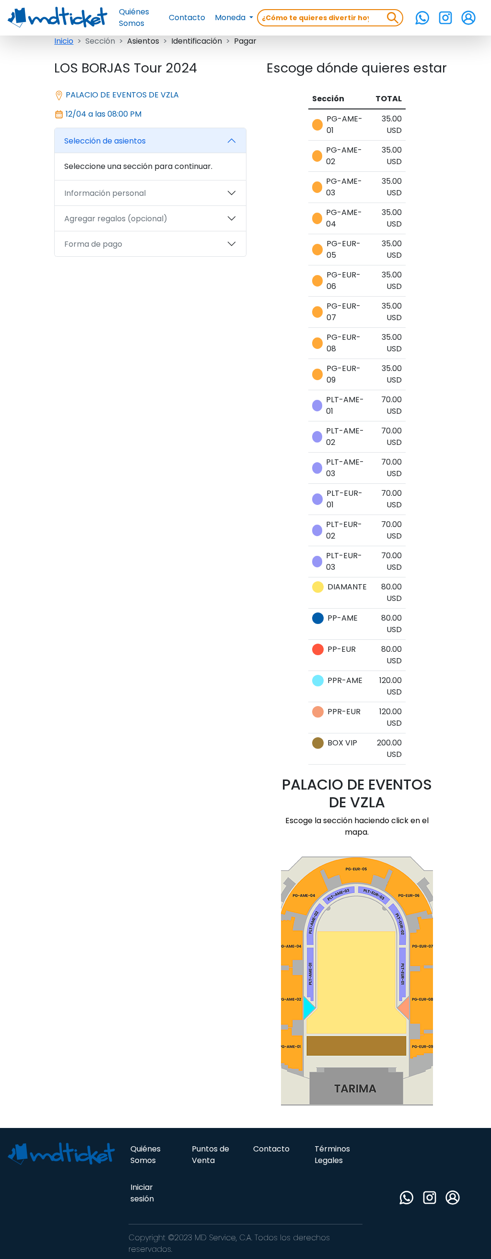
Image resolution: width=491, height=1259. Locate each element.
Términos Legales (332, 1154)
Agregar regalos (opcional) (115, 218)
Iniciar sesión (142, 1193)
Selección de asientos (105, 140)
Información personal (105, 193)
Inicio (63, 41)
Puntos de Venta (210, 1154)
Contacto (187, 17)
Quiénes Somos (134, 17)
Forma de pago (93, 244)
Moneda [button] (231, 17)
